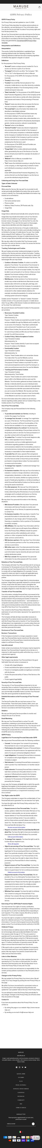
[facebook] (16, 1067)
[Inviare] (33, 1123)
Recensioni (21, 1096)
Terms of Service (21, 1107)
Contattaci (21, 1092)
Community (21, 1100)
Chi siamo (21, 1077)
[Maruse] (21, 7)
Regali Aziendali (21, 1085)
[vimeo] (22, 1067)
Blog (21, 1081)
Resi (21, 1103)
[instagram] (19, 1067)
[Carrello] (39, 7)
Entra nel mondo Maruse (21, 1088)
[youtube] (25, 1067)
